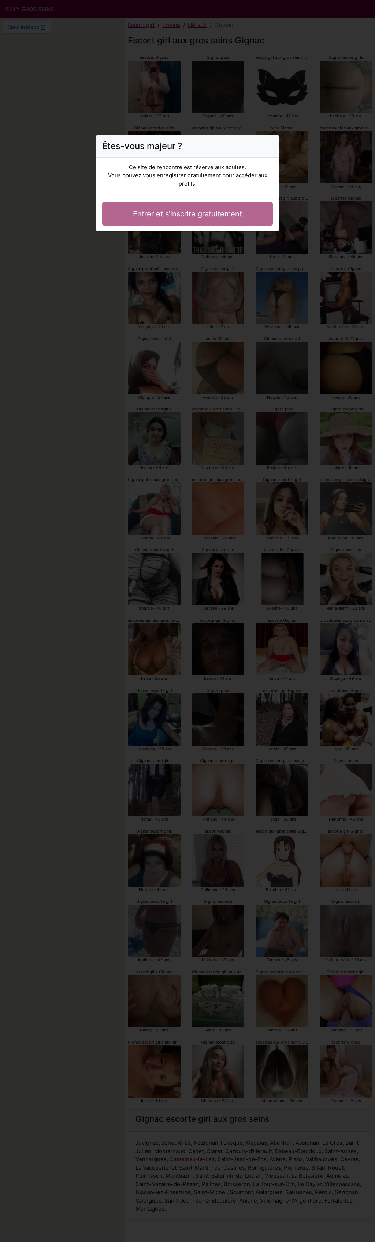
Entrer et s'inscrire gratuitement (187, 213)
